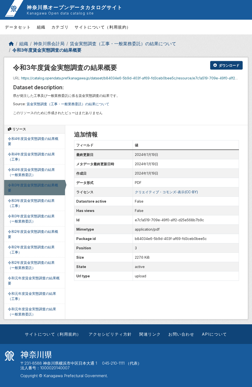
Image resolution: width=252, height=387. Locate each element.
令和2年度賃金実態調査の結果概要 (33, 234)
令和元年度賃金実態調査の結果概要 (34, 280)
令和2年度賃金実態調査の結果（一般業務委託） (31, 265)
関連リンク (150, 334)
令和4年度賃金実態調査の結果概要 (33, 141)
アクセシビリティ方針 (110, 334)
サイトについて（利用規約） (103, 27)
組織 (41, 27)
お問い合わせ (181, 334)
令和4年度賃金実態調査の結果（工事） (31, 156)
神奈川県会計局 (48, 43)
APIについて (214, 334)
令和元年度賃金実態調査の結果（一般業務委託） (32, 311)
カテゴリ (60, 27)
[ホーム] (11, 43)
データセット (18, 27)
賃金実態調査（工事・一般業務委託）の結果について (123, 43)
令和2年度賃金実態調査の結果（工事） (31, 249)
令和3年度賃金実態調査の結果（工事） (31, 203)
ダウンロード (229, 65)
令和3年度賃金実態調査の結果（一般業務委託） (31, 218)
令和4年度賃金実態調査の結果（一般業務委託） (31, 172)
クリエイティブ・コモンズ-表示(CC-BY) (166, 192)
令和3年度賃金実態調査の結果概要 (46, 50)
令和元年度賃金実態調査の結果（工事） (32, 296)
